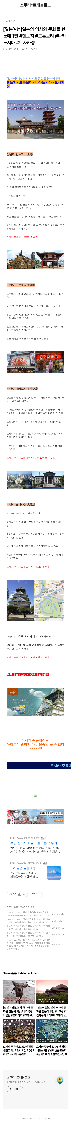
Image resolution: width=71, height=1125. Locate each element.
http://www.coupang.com (24, 837)
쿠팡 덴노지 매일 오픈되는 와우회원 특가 (35, 843)
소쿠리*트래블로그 (35, 5)
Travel (9, 906)
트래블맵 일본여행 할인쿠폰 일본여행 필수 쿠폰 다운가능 (25, 868)
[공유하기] (19, 894)
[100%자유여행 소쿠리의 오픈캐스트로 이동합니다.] (35, 796)
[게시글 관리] (24, 894)
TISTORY (36, 1118)
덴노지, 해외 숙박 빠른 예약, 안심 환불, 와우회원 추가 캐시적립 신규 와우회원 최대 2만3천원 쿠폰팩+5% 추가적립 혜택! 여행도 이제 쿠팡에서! (34, 849)
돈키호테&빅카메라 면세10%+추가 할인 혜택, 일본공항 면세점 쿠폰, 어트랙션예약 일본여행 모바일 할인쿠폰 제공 (24, 874)
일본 (16, 906)
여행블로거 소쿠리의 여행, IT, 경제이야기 (26, 1082)
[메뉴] (5, 5)
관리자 (47, 1118)
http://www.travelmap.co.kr (25, 862)
